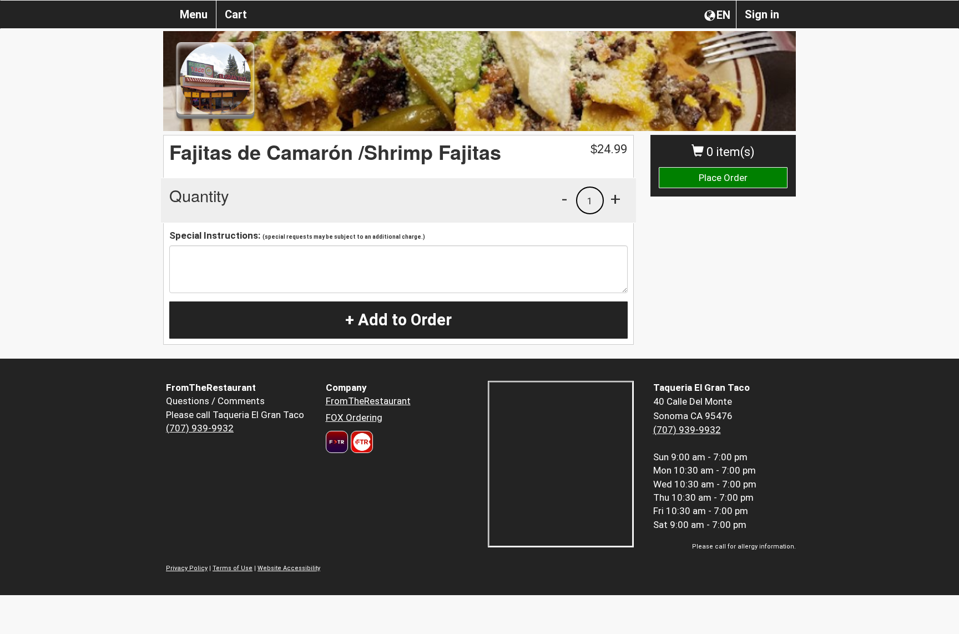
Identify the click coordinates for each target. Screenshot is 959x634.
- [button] (564, 198)
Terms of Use (233, 568)
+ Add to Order (398, 319)
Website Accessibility (289, 568)
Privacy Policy (187, 568)
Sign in (762, 14)
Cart (236, 14)
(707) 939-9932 (200, 428)
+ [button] (615, 198)
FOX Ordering (354, 417)
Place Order (723, 177)
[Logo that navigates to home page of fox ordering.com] (360, 442)
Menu (194, 14)
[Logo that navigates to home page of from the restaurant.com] (337, 442)
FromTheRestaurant (368, 400)
